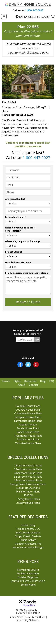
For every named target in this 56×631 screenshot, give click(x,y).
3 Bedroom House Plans (28, 469)
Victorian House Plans (28, 443)
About (21, 385)
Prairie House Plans (28, 428)
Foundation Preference (18, 262)
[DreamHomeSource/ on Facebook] (20, 364)
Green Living (28, 525)
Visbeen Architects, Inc (28, 543)
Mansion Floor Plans (28, 491)
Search (6, 381)
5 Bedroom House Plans (28, 476)
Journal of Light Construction (28, 581)
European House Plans (28, 417)
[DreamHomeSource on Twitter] (28, 364)
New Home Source (28, 569)
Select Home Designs (28, 532)
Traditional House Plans (28, 435)
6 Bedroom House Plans (28, 480)
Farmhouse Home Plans (28, 421)
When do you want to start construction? (20, 229)
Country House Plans (28, 409)
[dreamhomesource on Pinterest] (36, 364)
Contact (33, 385)
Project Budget (13, 251)
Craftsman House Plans (28, 413)
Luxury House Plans (28, 488)
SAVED (23, 16)
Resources (30, 381)
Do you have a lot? (15, 217)
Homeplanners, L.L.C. (28, 528)
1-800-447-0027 (28, 10)
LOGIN (45, 16)
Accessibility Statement (28, 620)
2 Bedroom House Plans (28, 465)
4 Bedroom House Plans (28, 473)
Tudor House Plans (28, 439)
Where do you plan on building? (22, 241)
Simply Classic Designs (28, 536)
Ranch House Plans (28, 432)
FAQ (51, 381)
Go (37, 339)
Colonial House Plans (28, 406)
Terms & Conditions (35, 616)
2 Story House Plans (28, 502)
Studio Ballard (28, 540)
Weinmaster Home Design (28, 547)
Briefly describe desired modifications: (26, 272)
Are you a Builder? (15, 198)
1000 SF (28, 495)
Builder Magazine (28, 577)
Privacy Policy (16, 616)
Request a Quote (28, 302)
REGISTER (34, 16)
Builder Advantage (28, 573)
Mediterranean (28, 424)
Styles (17, 381)
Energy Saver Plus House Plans (28, 484)
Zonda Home (28, 584)
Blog (43, 381)
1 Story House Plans (28, 499)
